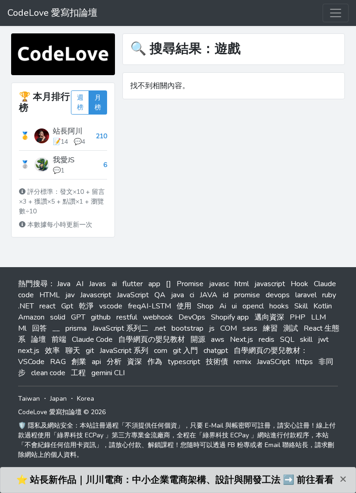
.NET (26, 306)
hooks (279, 306)
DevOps (191, 317)
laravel (306, 295)
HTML (49, 295)
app (154, 284)
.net (160, 328)
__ (56, 328)
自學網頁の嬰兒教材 (151, 339)
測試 (290, 328)
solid (57, 317)
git (90, 351)
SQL (287, 339)
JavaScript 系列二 (120, 328)
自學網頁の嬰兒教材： (271, 351)
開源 (198, 339)
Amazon (31, 317)
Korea (85, 398)
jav (70, 295)
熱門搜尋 (33, 284)
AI (79, 284)
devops (278, 295)
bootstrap (187, 328)
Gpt (67, 306)
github (101, 317)
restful (126, 317)
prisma (76, 328)
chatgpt (215, 351)
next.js (28, 351)
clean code (48, 373)
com (160, 351)
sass (249, 328)
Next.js (241, 339)
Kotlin (322, 306)
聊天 (72, 351)
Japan (58, 398)
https (304, 362)
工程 (78, 373)
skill (306, 339)
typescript (184, 362)
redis (266, 339)
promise (247, 295)
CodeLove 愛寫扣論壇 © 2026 (62, 412)
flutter (132, 284)
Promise (190, 284)
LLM (318, 317)
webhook (158, 317)
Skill (301, 306)
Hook (299, 284)
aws (217, 339)
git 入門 (185, 351)
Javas (97, 284)
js (212, 328)
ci (192, 295)
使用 (184, 306)
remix (242, 362)
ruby (329, 295)
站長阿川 (68, 131)
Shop (205, 306)
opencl (253, 306)
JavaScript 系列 (124, 351)
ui (234, 306)
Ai (222, 306)
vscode (110, 306)
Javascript (95, 295)
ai (114, 284)
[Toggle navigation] (336, 13)
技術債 (217, 362)
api (96, 362)
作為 (154, 362)
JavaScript (133, 295)
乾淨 (86, 306)
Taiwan (29, 398)
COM (228, 328)
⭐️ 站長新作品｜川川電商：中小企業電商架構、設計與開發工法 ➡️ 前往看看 (175, 480)
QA (159, 295)
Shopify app (230, 317)
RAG (58, 362)
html (242, 284)
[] (168, 284)
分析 (114, 362)
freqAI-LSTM (149, 306)
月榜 (98, 102)
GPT (78, 317)
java (177, 295)
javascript (269, 284)
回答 (39, 328)
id (226, 295)
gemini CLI (108, 373)
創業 (78, 362)
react (47, 306)
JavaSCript (273, 362)
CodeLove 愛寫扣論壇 (52, 12)
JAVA (208, 295)
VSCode (31, 362)
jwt (323, 339)
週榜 (80, 102)
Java (63, 284)
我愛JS (64, 160)
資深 (134, 362)
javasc (219, 284)
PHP (297, 317)
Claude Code (92, 339)
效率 (52, 351)
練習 (270, 328)
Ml (22, 328)
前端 (58, 339)
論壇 (38, 339)
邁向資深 (269, 317)
